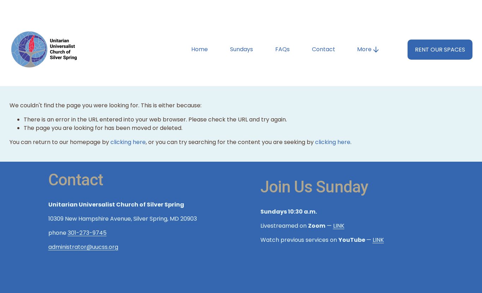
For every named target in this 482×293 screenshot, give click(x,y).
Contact (323, 49)
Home (199, 49)
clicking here (128, 142)
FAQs (282, 49)
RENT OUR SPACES (440, 50)
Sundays (241, 49)
